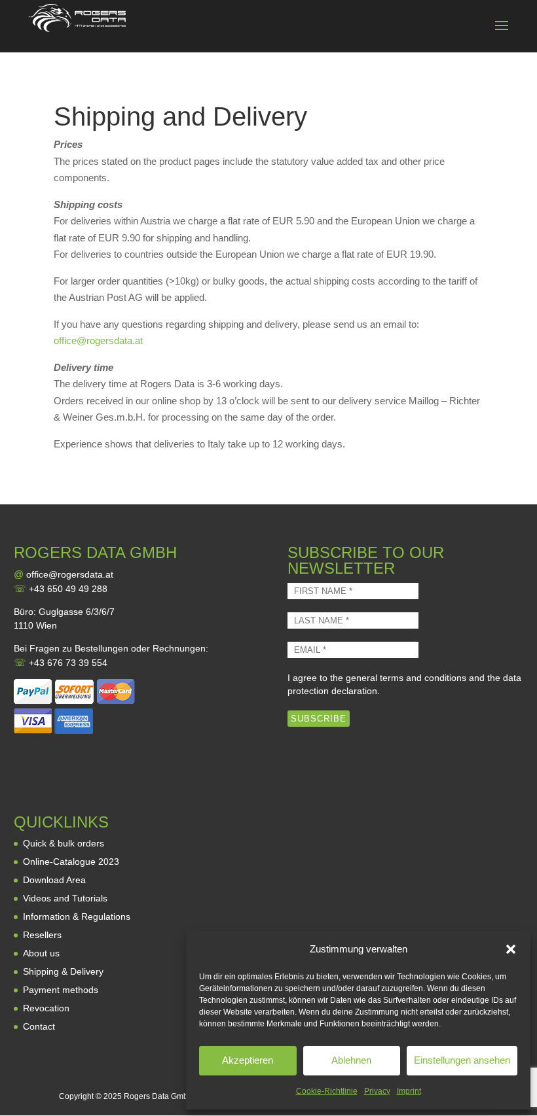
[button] (510, 949)
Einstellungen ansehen (462, 1060)
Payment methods (60, 990)
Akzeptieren (247, 1060)
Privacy (377, 1091)
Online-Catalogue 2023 (71, 861)
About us (41, 953)
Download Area (54, 880)
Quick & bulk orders (63, 843)
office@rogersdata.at (98, 340)
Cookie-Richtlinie (327, 1091)
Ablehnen (351, 1060)
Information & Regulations (76, 916)
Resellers (42, 935)
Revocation (46, 1008)
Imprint (409, 1091)
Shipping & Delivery (63, 971)
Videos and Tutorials (65, 898)
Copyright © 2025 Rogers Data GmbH (126, 1096)
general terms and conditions (406, 677)
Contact (39, 1026)
